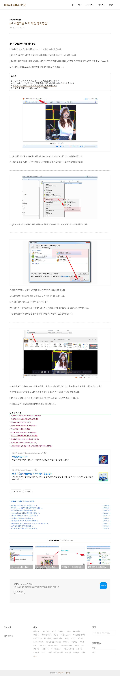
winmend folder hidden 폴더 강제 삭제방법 (24, 513)
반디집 (75, 642)
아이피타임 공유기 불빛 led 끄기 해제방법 (23, 528)
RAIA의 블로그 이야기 (15, 4)
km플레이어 (47, 635)
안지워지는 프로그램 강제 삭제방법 (21, 518)
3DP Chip (38, 638)
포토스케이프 (38, 642)
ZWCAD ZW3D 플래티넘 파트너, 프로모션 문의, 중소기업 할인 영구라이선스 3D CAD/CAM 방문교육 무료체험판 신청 (52, 477)
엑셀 (82, 642)
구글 (50, 652)
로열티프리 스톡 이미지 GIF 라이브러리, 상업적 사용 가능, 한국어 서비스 (40, 459)
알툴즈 (43, 645)
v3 (83, 645)
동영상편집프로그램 (54, 642)
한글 (83, 652)
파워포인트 (59, 652)
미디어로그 (90, 5)
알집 (77, 645)
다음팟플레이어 (79, 635)
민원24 (36, 635)
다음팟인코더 (66, 635)
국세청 (79, 649)
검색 (113, 633)
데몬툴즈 (37, 631)
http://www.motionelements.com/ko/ (27, 453)
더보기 (35, 656)
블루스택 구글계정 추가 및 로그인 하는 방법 (23, 515)
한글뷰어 (48, 638)
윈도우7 (46, 631)
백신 (73, 638)
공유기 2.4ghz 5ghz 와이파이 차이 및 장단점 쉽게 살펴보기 (28, 523)
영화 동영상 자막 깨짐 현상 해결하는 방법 (23, 505)
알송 (56, 635)
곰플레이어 (58, 638)
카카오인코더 (56, 649)
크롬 (54, 631)
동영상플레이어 (67, 645)
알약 (35, 645)
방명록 (111, 5)
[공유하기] (16, 491)
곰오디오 (77, 631)
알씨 (67, 638)
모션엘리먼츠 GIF (20, 456)
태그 (79, 5)
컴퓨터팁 (13, 501)
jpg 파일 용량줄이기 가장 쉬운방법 (21, 526)
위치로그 (101, 5)
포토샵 (76, 652)
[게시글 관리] (19, 491)
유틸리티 (45, 649)
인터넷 (68, 652)
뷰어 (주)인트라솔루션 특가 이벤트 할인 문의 (32, 473)
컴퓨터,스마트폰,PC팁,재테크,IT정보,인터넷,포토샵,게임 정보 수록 (36, 587)
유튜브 (62, 631)
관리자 (68, 673)
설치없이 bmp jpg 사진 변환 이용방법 (22, 510)
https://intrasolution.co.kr (22, 470)
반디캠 (36, 649)
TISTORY (60, 673)
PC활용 (20, 501)
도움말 (36, 652)
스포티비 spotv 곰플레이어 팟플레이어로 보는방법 (25, 508)
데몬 (69, 631)
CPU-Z (66, 642)
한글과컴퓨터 (53, 645)
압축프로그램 (69, 649)
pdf (43, 652)
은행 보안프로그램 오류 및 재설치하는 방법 (23, 521)
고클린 (81, 638)
